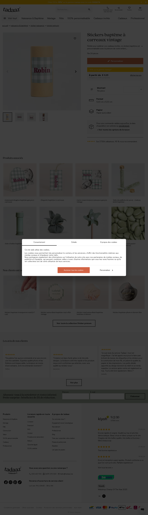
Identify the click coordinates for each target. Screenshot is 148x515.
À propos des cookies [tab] (108, 242)
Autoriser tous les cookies (73, 270)
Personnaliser (105, 270)
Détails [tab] (74, 242)
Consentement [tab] (39, 242)
